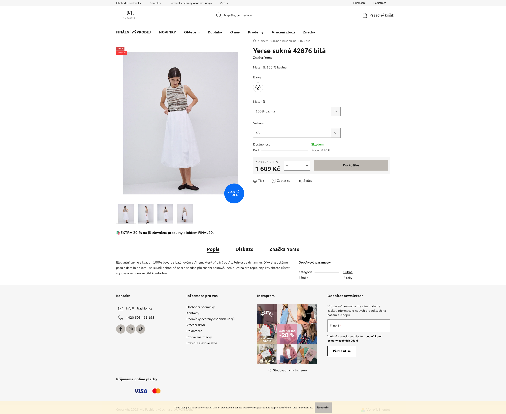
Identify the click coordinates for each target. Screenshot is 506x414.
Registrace (379, 3)
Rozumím (323, 407)
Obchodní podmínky (128, 3)
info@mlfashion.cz (139, 308)
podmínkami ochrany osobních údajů (354, 338)
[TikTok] (140, 329)
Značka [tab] (284, 249)
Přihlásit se (342, 351)
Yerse (268, 58)
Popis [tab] (213, 249)
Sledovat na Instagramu (290, 370)
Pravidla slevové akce (201, 343)
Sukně (348, 272)
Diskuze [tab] (244, 249)
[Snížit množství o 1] (287, 165)
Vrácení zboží (195, 325)
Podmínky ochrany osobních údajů (191, 3)
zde (310, 407)
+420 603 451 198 (140, 317)
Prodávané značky (199, 337)
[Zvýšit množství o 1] (307, 165)
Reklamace (194, 331)
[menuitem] (133, 32)
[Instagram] (130, 329)
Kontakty (155, 3)
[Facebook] (120, 329)
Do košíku (351, 165)
